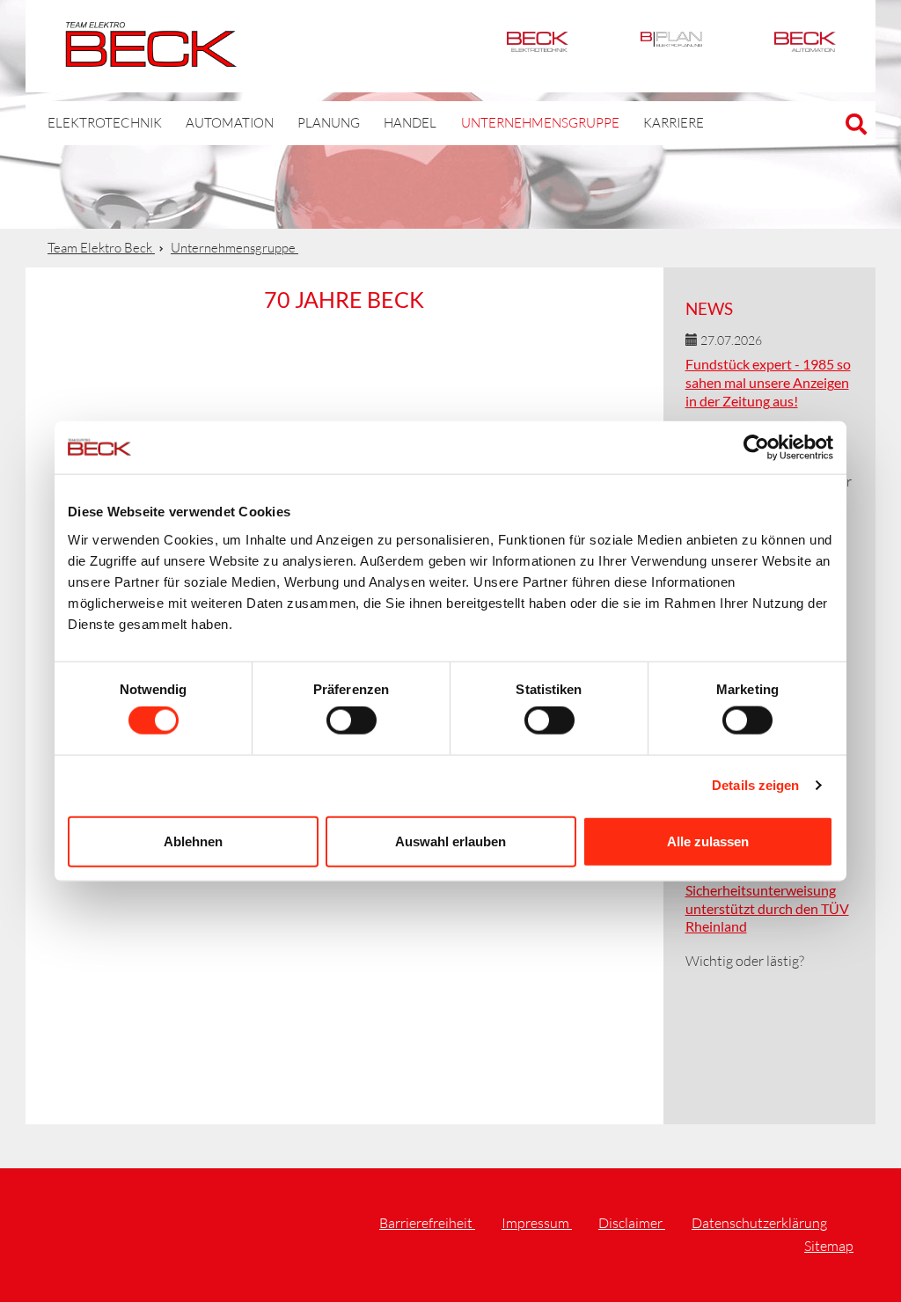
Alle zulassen (708, 840)
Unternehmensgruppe (540, 122)
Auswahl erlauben (450, 840)
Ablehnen (193, 840)
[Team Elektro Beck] (151, 57)
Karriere (673, 122)
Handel (410, 122)
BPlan (671, 46)
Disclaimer (631, 1223)
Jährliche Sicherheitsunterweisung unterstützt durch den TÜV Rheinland (767, 898)
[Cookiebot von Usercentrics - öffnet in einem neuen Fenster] (756, 448)
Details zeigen (755, 785)
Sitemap (828, 1245)
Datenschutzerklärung (759, 1223)
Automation (805, 46)
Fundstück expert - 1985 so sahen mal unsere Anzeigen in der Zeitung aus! (768, 382)
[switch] (351, 720)
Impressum (537, 1223)
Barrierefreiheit (427, 1223)
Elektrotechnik (537, 46)
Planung (328, 122)
